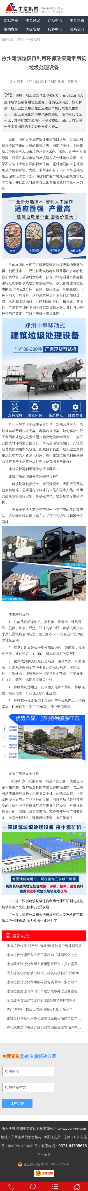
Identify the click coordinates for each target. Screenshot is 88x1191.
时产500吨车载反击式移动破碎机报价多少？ (40, 1009)
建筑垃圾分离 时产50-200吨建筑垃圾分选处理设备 (44, 946)
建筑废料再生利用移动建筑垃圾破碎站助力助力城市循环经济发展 (45, 1018)
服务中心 (55, 29)
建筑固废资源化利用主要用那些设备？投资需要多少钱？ (45, 964)
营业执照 (44, 1154)
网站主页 (11, 20)
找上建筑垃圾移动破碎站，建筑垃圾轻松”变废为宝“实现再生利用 (45, 973)
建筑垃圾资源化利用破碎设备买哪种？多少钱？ (42, 982)
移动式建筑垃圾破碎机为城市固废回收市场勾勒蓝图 (45, 1027)
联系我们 (77, 29)
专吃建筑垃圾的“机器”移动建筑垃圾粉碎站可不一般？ (45, 1000)
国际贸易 (33, 29)
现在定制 (17, 1103)
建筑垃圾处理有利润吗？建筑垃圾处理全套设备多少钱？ (45, 991)
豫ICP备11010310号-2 (24, 1146)
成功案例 (11, 29)
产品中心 (55, 20)
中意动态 (77, 20)
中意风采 (33, 20)
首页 (21, 39)
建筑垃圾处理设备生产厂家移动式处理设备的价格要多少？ (45, 955)
